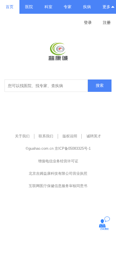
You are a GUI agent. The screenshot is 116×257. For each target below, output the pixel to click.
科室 (48, 6)
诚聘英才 (93, 136)
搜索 (100, 85)
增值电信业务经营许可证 (58, 161)
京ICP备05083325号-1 (73, 149)
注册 (107, 22)
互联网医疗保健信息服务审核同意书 (58, 186)
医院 (29, 6)
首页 (10, 6)
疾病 (87, 6)
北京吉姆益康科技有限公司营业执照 (58, 174)
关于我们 (22, 136)
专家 (68, 6)
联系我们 (46, 136)
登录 (88, 22)
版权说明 (70, 136)
